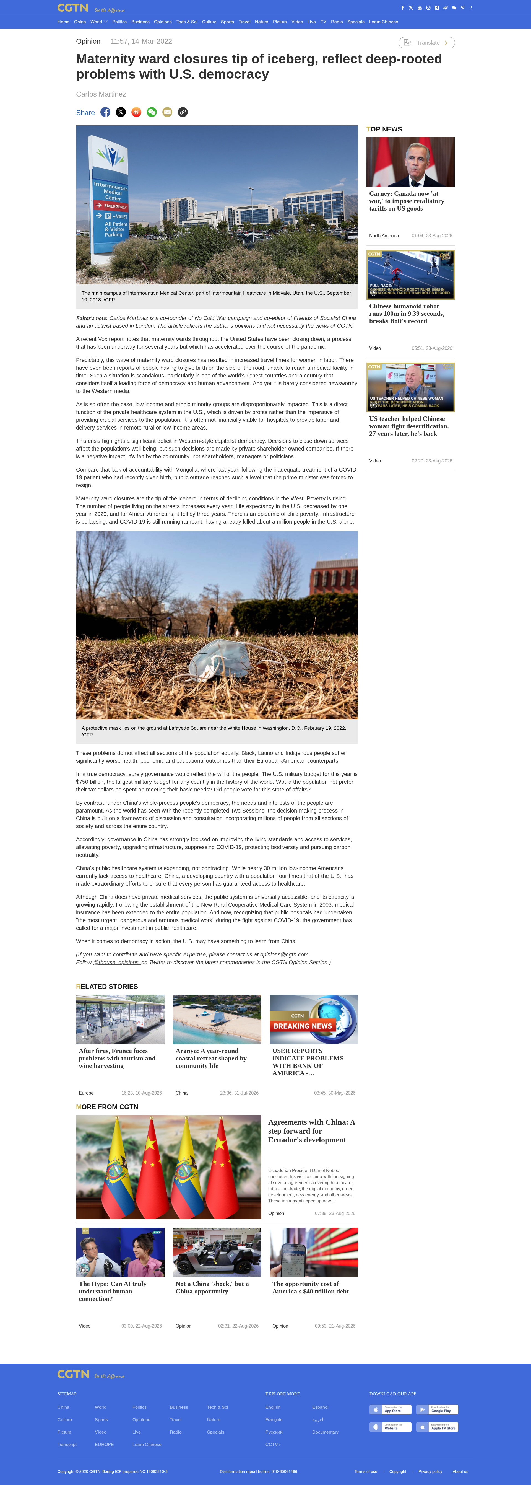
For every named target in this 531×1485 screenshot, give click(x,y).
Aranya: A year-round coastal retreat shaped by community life (211, 1058)
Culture (209, 22)
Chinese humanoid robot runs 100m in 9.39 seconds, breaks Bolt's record (406, 313)
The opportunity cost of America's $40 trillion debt (310, 1287)
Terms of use (366, 1472)
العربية (318, 1420)
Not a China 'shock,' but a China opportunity (212, 1287)
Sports (227, 22)
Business (140, 22)
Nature (261, 22)
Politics (120, 22)
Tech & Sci (186, 22)
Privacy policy (430, 1472)
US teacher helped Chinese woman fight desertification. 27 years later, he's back (409, 426)
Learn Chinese (383, 22)
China (80, 22)
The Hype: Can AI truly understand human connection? (113, 1291)
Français (274, 1420)
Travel (245, 22)
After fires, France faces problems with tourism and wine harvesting (117, 1058)
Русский (274, 1432)
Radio (337, 22)
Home (63, 22)
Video (297, 22)
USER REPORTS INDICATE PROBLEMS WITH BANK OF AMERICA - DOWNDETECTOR (307, 1062)
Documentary (325, 1432)
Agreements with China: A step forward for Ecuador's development (311, 1131)
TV (323, 22)
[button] (83, 1037)
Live (312, 22)
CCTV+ (273, 1445)
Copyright (398, 1472)
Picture (280, 22)
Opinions (163, 22)
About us (460, 1472)
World (96, 22)
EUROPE (104, 1445)
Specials (356, 22)
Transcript (67, 1445)
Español (320, 1407)
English (273, 1407)
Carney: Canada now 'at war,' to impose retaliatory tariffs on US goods (406, 201)
